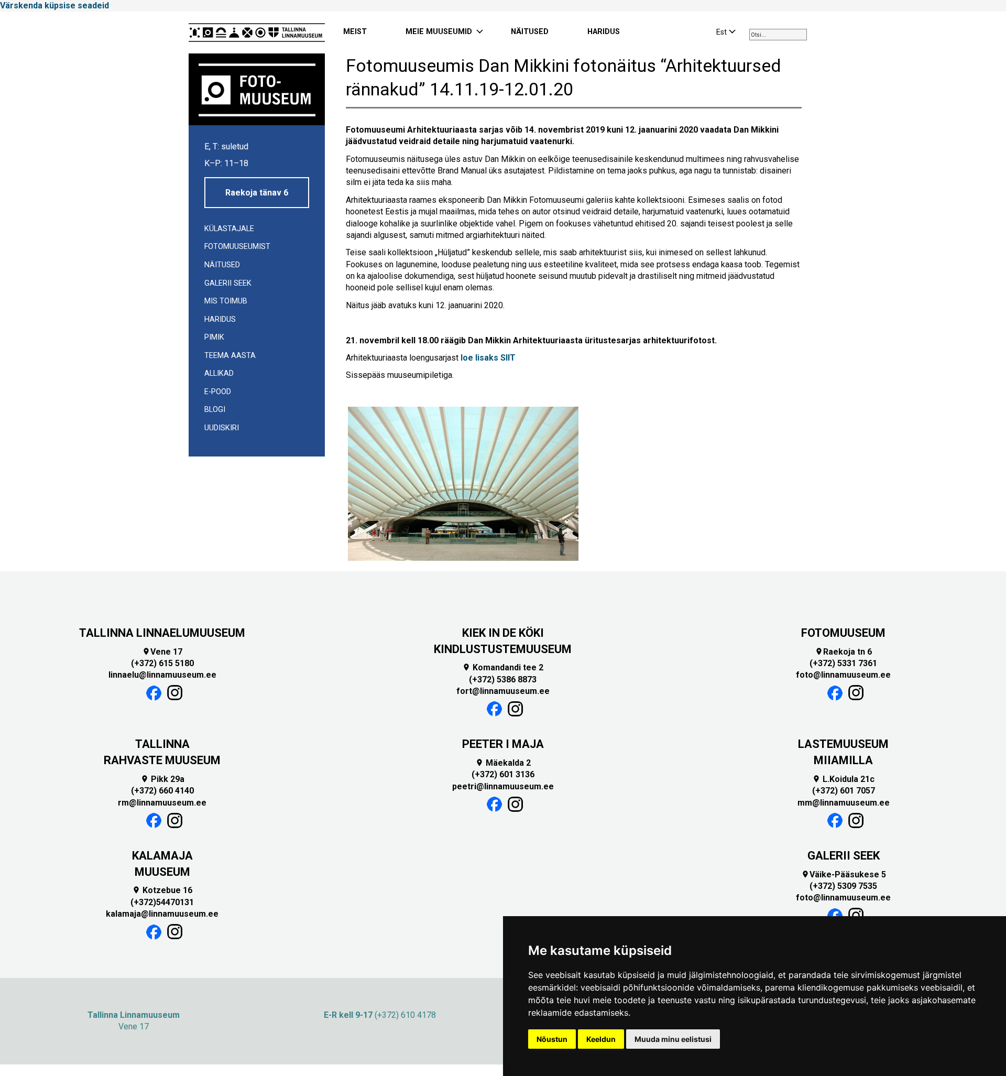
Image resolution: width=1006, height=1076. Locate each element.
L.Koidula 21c (843, 779)
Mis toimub (225, 301)
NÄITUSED (530, 31)
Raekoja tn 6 (843, 652)
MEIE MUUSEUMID (439, 31)
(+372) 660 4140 (162, 791)
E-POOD (217, 391)
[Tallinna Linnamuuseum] (257, 32)
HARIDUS (603, 31)
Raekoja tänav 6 (256, 193)
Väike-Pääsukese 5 (843, 874)
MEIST (355, 31)
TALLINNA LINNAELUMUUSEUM (162, 632)
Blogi (214, 409)
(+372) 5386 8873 (503, 679)
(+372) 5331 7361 (843, 663)
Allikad (219, 373)
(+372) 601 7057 (843, 791)
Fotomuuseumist (237, 246)
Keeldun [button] (601, 1039)
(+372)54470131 (162, 902)
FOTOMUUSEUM (843, 632)
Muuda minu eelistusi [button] (673, 1039)
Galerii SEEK (228, 283)
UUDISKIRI (221, 427)
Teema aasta (230, 355)
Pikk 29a (162, 779)
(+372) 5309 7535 (843, 886)
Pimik (214, 337)
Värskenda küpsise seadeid (54, 5)
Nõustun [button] (552, 1039)
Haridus (220, 319)
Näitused (222, 264)
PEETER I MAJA (503, 744)
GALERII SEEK (843, 855)
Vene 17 (162, 652)
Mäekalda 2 (503, 763)
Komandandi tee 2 (502, 667)
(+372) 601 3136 (503, 774)
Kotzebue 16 (162, 890)
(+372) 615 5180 (162, 663)
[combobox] (778, 34)
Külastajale (229, 228)
